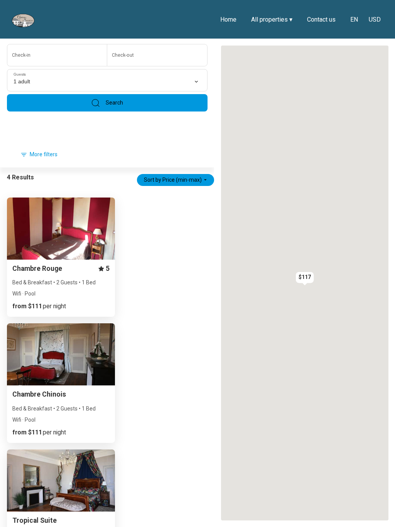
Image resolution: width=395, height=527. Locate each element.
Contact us (321, 19)
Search (114, 103)
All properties (271, 19)
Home (228, 19)
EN (354, 19)
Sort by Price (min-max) (173, 180)
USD (375, 19)
